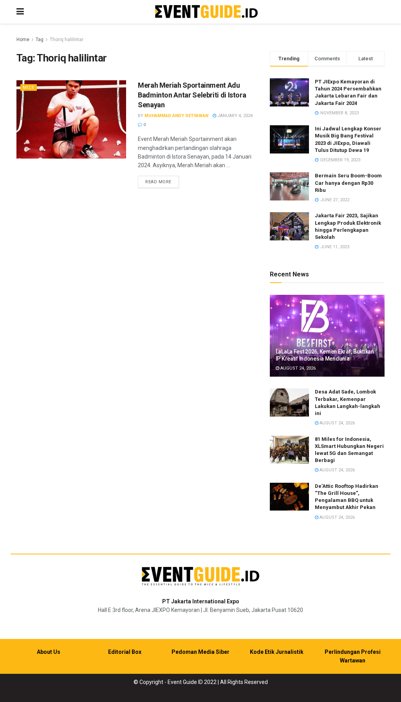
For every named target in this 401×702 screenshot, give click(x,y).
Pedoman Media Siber (200, 652)
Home (22, 39)
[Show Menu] (20, 11)
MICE (28, 87)
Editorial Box (124, 652)
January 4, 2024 (234, 115)
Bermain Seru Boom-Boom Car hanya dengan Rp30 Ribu (348, 183)
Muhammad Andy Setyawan (176, 115)
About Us (48, 652)
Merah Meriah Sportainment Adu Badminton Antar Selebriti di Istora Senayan (192, 95)
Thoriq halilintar (66, 39)
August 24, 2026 (297, 368)
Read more (162, 181)
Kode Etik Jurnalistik (276, 652)
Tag (39, 39)
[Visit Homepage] (206, 12)
